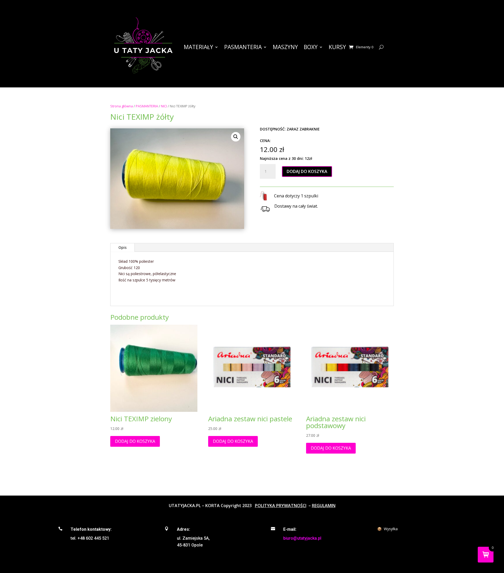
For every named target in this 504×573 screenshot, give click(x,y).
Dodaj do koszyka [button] (135, 441)
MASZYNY (285, 47)
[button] (235, 136)
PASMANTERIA (243, 47)
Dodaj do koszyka (307, 171)
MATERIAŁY (198, 47)
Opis (122, 247)
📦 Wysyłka (387, 528)
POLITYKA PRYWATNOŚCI (280, 505)
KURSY (337, 47)
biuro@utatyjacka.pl (302, 538)
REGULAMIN (323, 505)
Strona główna (121, 106)
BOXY (311, 47)
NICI (164, 106)
